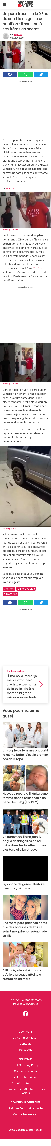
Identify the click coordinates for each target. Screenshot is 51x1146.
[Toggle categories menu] (5, 4)
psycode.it (25, 1049)
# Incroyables (26, 588)
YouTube (38, 268)
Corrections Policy (25, 1071)
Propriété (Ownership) (25, 1083)
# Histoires (10, 594)
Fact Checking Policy (26, 1065)
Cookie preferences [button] (25, 1114)
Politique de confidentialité (25, 1108)
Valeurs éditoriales (25, 1077)
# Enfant (9, 588)
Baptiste (18, 34)
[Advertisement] (25, 108)
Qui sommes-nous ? (25, 1037)
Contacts (25, 1043)
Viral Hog (10, 187)
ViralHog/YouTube (10, 229)
